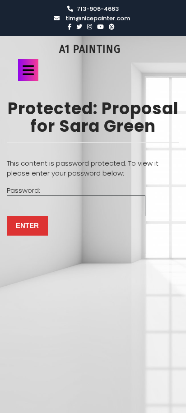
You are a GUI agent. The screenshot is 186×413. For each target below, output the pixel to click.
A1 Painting (90, 49)
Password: (23, 190)
